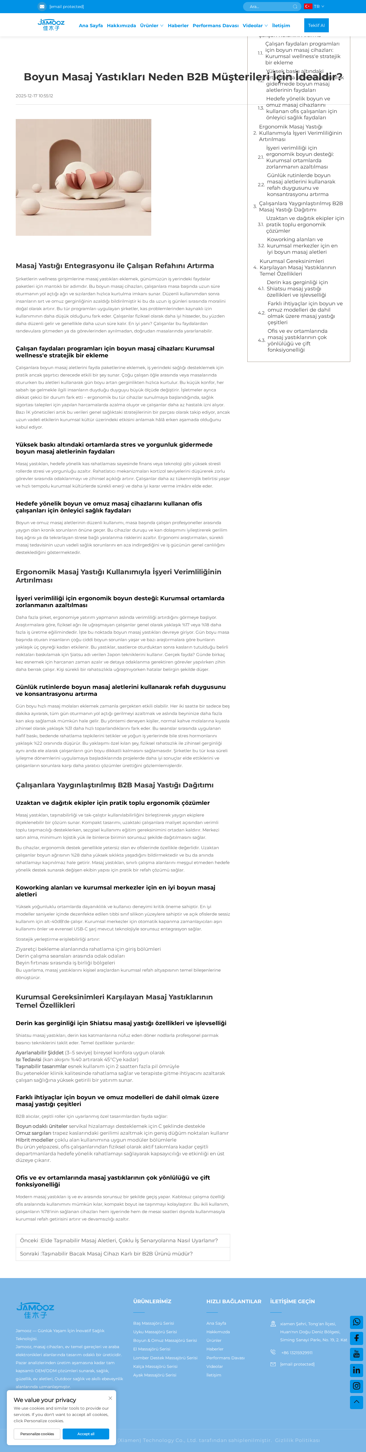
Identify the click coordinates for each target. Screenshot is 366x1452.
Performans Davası (216, 25)
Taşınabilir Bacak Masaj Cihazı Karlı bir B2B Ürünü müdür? (117, 1254)
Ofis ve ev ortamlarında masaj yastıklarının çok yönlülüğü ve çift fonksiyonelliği (298, 340)
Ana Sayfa (91, 25)
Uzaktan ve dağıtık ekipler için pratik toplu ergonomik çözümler (305, 224)
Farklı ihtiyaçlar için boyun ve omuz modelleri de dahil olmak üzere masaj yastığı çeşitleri (305, 313)
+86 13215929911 (296, 1352)
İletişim (281, 25)
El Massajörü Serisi (151, 1349)
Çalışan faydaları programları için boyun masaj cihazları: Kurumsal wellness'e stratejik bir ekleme (303, 53)
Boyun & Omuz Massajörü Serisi (165, 1340)
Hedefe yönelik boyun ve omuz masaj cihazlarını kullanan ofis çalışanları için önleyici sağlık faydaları (301, 108)
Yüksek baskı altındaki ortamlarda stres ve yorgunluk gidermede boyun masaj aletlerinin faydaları (305, 80)
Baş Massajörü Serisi (153, 1323)
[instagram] (356, 1386)
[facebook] (356, 1338)
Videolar (253, 25)
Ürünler (149, 25)
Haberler (178, 25)
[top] (356, 1402)
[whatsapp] (356, 1322)
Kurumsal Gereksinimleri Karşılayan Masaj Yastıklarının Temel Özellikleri (298, 267)
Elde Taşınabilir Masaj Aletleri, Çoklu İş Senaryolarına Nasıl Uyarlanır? (129, 1240)
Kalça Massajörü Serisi (155, 1366)
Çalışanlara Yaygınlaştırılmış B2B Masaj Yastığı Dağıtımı (301, 206)
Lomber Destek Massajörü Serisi (165, 1357)
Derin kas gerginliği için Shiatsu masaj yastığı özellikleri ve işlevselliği (297, 288)
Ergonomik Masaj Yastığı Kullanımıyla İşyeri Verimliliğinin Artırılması (300, 133)
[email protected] (66, 6)
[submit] (295, 6)
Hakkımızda (121, 25)
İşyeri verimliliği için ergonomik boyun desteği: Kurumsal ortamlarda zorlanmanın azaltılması (300, 157)
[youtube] (356, 1354)
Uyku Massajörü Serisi (155, 1331)
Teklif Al (316, 25)
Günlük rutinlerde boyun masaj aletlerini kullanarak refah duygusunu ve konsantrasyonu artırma (301, 184)
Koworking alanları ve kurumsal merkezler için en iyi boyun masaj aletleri (302, 245)
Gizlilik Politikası (297, 1440)
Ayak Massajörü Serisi (154, 1375)
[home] (51, 25)
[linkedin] (356, 1370)
